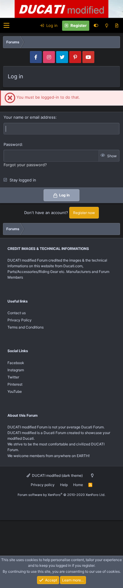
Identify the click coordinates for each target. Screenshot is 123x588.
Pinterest (14, 384)
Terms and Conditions (25, 327)
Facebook (15, 363)
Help (64, 484)
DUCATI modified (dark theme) (57, 475)
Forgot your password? (25, 164)
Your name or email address (30, 117)
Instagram (15, 370)
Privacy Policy (19, 320)
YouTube (14, 391)
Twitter (13, 377)
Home (78, 484)
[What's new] (117, 26)
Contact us (16, 313)
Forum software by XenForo (61, 495)
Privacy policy (43, 484)
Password (13, 144)
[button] (6, 25)
